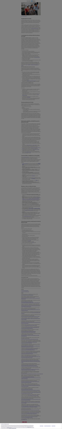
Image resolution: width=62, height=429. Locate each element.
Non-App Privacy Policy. (14, 428)
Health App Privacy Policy (9, 427)
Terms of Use (10, 428)
